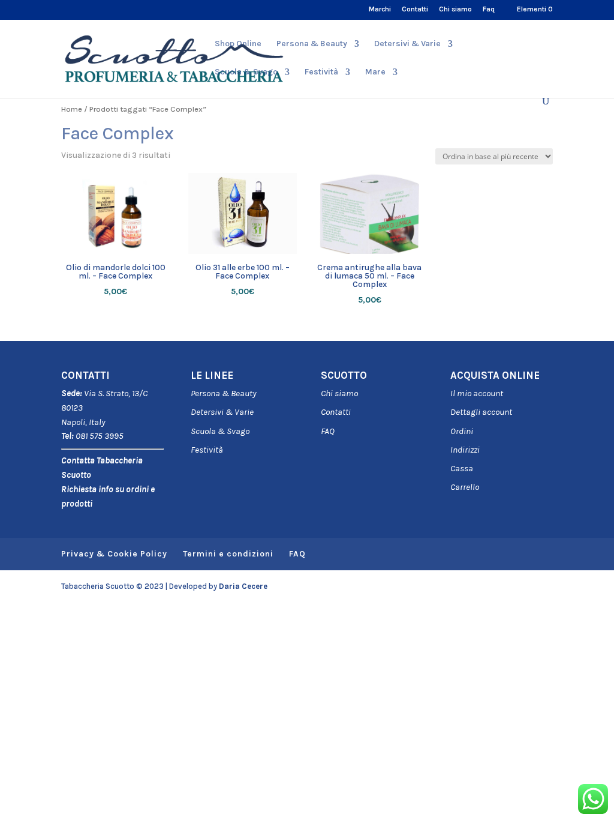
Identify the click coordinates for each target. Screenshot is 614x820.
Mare (375, 72)
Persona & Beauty (311, 44)
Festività (207, 449)
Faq (489, 9)
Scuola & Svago (246, 72)
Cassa (461, 468)
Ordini (461, 431)
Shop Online (238, 44)
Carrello (464, 486)
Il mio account (476, 393)
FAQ (328, 431)
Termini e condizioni (228, 554)
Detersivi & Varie (407, 44)
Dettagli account (481, 411)
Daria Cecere (243, 586)
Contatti (415, 9)
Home (71, 108)
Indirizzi (465, 449)
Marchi (380, 9)
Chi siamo (455, 9)
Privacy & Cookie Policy (114, 554)
